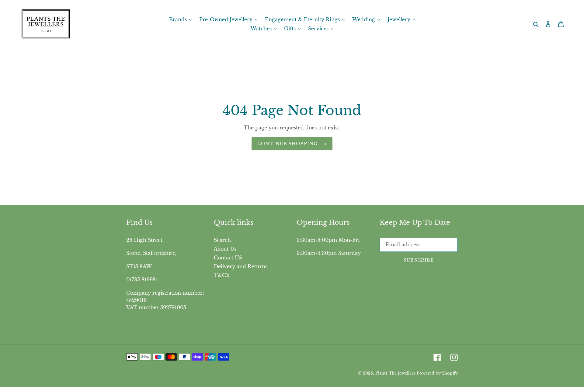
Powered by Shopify (437, 373)
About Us (225, 249)
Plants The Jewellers (395, 373)
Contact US (228, 258)
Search (222, 240)
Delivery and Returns (240, 266)
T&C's (221, 275)
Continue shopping (287, 143)
